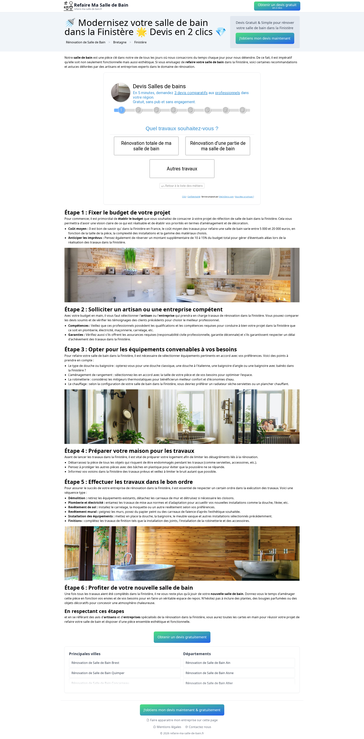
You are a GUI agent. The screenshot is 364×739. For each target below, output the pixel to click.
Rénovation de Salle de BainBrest (95, 663)
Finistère (140, 42)
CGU (184, 197)
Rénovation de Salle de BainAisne (210, 673)
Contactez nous (200, 727)
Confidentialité (193, 197)
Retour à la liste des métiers (183, 186)
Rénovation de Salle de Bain (85, 42)
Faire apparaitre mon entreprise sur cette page (184, 720)
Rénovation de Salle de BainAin (208, 663)
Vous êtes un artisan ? (244, 197)
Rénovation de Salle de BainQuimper (98, 673)
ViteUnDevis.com (226, 197)
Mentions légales (169, 727)
